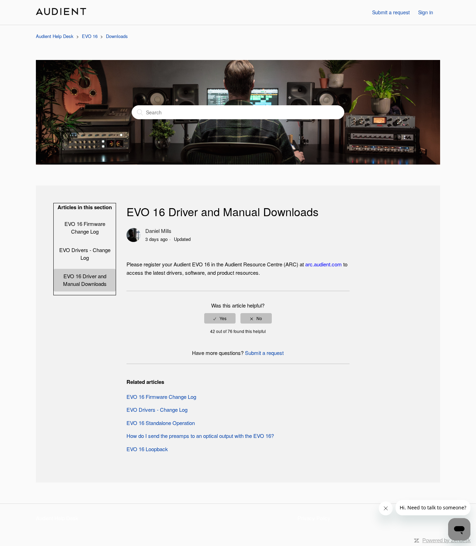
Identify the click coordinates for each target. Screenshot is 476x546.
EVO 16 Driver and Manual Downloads (85, 280)
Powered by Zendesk (446, 540)
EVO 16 (90, 36)
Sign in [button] (425, 12)
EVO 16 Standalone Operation (160, 422)
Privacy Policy (314, 518)
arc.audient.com (323, 264)
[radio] (220, 318)
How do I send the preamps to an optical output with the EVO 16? (200, 435)
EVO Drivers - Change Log (84, 253)
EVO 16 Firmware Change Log (84, 227)
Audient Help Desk (55, 36)
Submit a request (391, 12)
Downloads (117, 36)
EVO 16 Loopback (147, 449)
